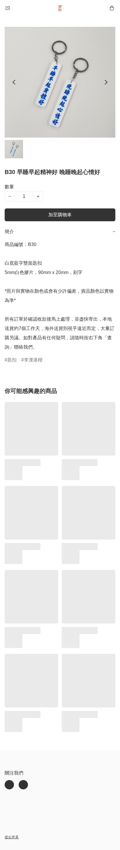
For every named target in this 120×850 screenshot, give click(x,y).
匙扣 (12, 359)
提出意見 (12, 837)
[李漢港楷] (60, 8)
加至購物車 (60, 214)
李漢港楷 (33, 359)
